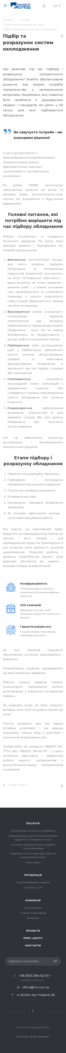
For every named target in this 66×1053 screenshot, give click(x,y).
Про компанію (33, 907)
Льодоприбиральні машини (33, 882)
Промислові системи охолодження (33, 830)
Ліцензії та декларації (33, 912)
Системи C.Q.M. (33, 887)
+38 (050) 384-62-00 (34, 975)
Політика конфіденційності (33, 1027)
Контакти (33, 945)
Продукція (33, 874)
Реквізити (33, 918)
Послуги (33, 823)
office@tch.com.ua (36, 987)
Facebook (33, 1011)
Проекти (33, 930)
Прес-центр (33, 938)
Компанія (33, 900)
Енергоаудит (33, 862)
